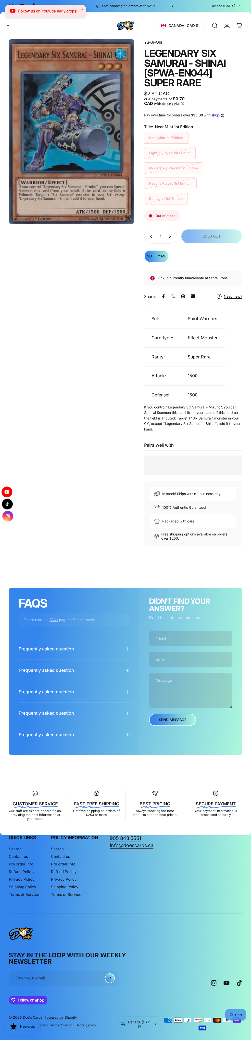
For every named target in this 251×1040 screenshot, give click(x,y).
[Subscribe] (110, 978)
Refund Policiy (22, 871)
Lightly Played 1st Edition (169, 153)
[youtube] (7, 493)
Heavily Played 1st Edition (170, 183)
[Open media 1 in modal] (71, 131)
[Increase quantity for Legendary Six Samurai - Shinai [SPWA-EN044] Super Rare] (171, 236)
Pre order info (21, 864)
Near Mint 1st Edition (166, 138)
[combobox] (226, 6)
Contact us (18, 856)
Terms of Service (24, 894)
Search (15, 849)
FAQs (54, 620)
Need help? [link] (233, 296)
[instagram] (7, 515)
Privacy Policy (22, 879)
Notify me (156, 256)
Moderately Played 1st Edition (173, 168)
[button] (168, 101)
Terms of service (62, 1025)
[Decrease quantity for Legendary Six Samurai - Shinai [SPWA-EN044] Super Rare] (150, 236)
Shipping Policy (22, 887)
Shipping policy (85, 1025)
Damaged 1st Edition (166, 198)
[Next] (171, 6)
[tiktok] (7, 504)
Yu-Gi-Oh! (153, 42)
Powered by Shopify (60, 1017)
